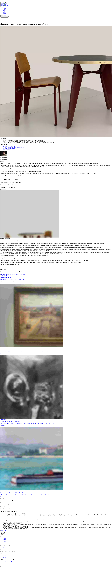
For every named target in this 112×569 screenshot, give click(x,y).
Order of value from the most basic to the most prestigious (13, 147)
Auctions (4, 9)
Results (4, 10)
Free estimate (3, 15)
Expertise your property (7, 149)
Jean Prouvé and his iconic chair (9, 148)
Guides (4, 11)
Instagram (4, 555)
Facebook (4, 556)
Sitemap (4, 564)
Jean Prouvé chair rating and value (9, 146)
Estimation (5, 12)
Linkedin (4, 557)
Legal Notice (5, 563)
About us (4, 8)
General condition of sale (7, 561)
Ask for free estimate (4, 16)
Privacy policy (5, 562)
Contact (4, 13)
